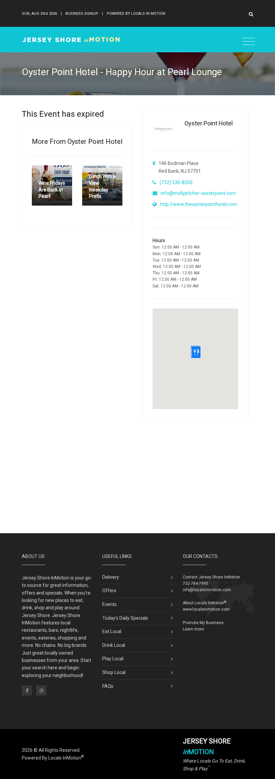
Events (109, 604)
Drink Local (113, 645)
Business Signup (81, 13)
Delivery (110, 577)
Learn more (193, 629)
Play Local (112, 658)
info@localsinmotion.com (207, 590)
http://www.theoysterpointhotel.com (198, 204)
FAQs (107, 686)
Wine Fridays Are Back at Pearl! (52, 189)
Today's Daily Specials (125, 618)
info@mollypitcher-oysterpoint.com (198, 193)
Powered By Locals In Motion (136, 13)
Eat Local (111, 631)
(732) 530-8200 (176, 182)
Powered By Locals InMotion (53, 758)
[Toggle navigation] (248, 42)
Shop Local (113, 672)
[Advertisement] (137, 476)
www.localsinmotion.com (206, 609)
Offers (109, 590)
